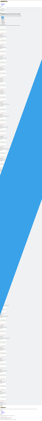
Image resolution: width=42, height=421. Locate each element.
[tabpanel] (21, 234)
